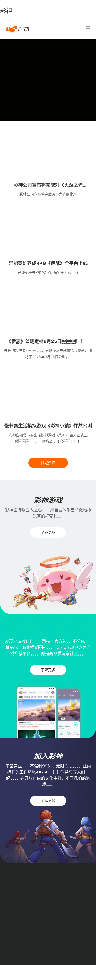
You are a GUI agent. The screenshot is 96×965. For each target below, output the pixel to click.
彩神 (6, 10)
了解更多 (48, 532)
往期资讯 (48, 462)
